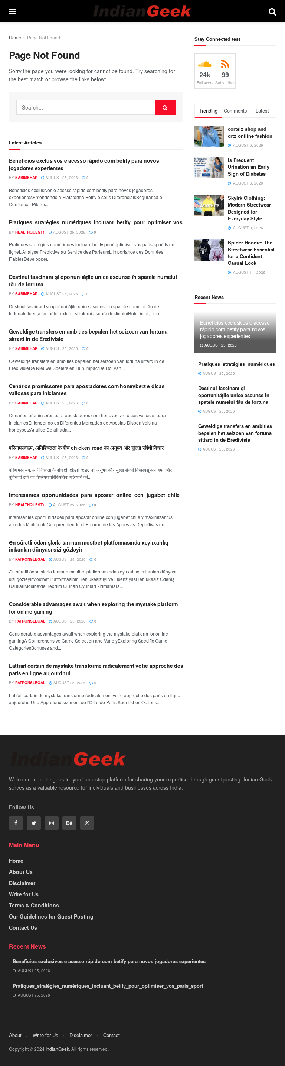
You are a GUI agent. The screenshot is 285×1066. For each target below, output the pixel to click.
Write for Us (24, 894)
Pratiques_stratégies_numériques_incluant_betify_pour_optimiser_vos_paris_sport (111, 222)
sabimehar (26, 177)
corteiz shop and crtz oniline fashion (251, 132)
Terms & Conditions (34, 905)
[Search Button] (165, 107)
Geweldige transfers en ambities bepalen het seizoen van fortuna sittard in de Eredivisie (88, 335)
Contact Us (23, 927)
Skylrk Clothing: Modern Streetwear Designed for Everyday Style (249, 208)
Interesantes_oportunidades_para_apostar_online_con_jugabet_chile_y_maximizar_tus (116, 494)
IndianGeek (57, 1049)
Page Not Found (43, 37)
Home (15, 37)
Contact (111, 1035)
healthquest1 (30, 232)
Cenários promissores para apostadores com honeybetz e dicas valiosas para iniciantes (86, 389)
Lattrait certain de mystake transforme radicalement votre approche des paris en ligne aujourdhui (96, 669)
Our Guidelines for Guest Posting (51, 916)
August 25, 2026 (61, 177)
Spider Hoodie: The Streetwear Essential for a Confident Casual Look (251, 252)
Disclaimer (22, 883)
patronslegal (30, 559)
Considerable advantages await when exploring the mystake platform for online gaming (93, 607)
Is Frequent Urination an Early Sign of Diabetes (248, 166)
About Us (21, 871)
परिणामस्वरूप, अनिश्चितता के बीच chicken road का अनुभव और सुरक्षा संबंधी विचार (86, 447)
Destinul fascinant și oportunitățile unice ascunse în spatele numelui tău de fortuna (93, 280)
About (15, 1035)
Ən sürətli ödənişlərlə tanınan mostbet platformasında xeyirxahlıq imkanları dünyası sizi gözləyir (88, 546)
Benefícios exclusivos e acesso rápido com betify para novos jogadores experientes (84, 164)
